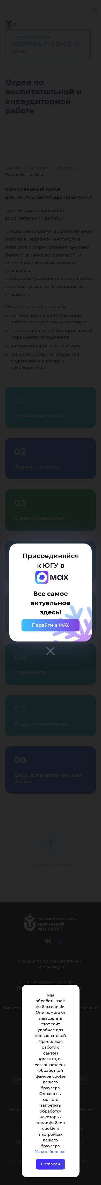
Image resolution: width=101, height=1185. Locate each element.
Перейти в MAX (50, 625)
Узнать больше (50, 1151)
